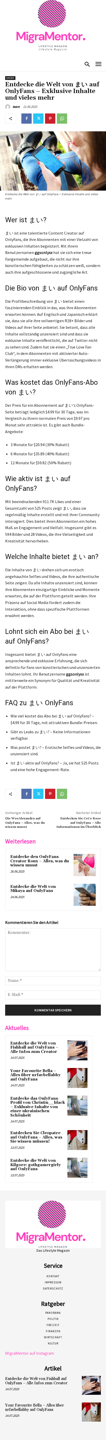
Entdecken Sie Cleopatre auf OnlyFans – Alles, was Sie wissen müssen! (36, 1137)
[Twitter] (38, 118)
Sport (10, 78)
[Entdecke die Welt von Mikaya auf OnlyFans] (85, 895)
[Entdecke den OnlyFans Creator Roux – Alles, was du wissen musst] (85, 865)
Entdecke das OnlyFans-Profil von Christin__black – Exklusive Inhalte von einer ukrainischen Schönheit (37, 1107)
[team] (8, 106)
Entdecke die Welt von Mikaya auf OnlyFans (33, 888)
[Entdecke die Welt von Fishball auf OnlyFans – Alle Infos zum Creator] (77, 1050)
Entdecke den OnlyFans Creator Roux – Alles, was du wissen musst (39, 861)
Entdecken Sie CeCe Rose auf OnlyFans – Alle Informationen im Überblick (78, 823)
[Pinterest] (50, 118)
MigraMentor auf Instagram (29, 1353)
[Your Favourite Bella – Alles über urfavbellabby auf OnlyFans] (77, 1078)
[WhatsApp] (62, 118)
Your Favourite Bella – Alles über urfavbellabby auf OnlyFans (35, 1075)
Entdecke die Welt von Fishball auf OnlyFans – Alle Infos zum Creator (34, 1047)
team (16, 106)
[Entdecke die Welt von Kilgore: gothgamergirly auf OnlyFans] (77, 1168)
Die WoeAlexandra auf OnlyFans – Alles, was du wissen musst (25, 823)
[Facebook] (26, 118)
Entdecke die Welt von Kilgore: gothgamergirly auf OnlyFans (35, 1164)
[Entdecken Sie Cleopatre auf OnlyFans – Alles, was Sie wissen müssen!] (77, 1140)
